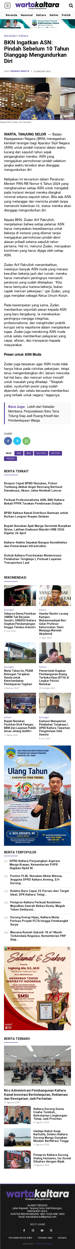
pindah (10, 458)
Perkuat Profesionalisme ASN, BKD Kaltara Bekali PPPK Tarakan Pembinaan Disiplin (34, 501)
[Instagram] (33, 1230)
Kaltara (23, 36)
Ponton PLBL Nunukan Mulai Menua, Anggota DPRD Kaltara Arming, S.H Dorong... (36, 879)
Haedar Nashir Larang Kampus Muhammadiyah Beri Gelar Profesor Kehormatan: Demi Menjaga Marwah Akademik (53, 623)
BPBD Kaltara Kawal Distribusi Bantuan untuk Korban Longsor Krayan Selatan (36, 514)
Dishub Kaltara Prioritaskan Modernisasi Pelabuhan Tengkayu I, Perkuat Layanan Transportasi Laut (32, 559)
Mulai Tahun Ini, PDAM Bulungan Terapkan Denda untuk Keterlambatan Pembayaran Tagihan (18, 677)
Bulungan (9, 610)
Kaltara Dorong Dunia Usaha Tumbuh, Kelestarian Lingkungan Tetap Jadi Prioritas (50, 1114)
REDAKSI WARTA (19, 71)
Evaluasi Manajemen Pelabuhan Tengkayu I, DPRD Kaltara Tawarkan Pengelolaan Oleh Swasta (54, 728)
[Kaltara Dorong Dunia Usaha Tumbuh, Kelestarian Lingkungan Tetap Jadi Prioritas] (17, 1115)
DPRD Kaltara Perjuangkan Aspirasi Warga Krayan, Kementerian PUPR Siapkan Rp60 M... (35, 864)
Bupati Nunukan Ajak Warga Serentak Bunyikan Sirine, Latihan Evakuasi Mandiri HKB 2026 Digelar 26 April (37, 529)
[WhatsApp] (26, 441)
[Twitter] (17, 441)
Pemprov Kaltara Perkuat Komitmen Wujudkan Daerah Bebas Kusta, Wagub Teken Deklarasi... (37, 906)
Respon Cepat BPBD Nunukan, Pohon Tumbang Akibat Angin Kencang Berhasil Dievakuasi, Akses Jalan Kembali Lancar (33, 487)
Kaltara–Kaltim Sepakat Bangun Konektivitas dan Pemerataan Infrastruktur (35, 544)
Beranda (10, 36)
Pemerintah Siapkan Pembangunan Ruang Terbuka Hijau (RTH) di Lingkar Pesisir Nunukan (54, 677)
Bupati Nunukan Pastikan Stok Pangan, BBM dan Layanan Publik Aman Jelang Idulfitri (20, 726)
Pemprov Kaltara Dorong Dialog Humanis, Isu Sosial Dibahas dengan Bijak (52, 1158)
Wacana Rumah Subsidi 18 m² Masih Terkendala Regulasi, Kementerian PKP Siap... (38, 936)
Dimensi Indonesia (43, 1243)
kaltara (41, 453)
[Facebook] (8, 441)
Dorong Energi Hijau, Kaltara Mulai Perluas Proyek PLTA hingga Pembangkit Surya (39, 921)
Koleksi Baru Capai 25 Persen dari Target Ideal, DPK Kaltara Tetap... (39, 892)
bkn (29, 453)
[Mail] (42, 1230)
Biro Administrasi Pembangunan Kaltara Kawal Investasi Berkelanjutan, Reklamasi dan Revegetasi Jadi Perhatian (36, 1094)
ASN (19, 453)
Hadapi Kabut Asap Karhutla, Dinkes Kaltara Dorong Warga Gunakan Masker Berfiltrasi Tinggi (51, 1136)
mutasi (55, 453)
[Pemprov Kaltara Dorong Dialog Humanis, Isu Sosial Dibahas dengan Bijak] (17, 1159)
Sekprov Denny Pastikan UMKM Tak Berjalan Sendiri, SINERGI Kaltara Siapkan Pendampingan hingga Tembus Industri (20, 620)
